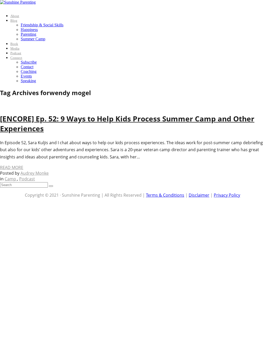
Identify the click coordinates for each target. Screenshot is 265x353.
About (14, 16)
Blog (13, 20)
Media (14, 48)
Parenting (28, 34)
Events (26, 76)
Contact (27, 67)
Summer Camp (33, 39)
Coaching (28, 71)
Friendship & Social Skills (42, 25)
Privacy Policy (227, 195)
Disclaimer (199, 195)
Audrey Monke (34, 173)
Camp (11, 179)
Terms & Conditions (165, 195)
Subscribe (29, 62)
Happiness (29, 29)
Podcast (15, 53)
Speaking (28, 81)
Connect (16, 58)
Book (14, 44)
